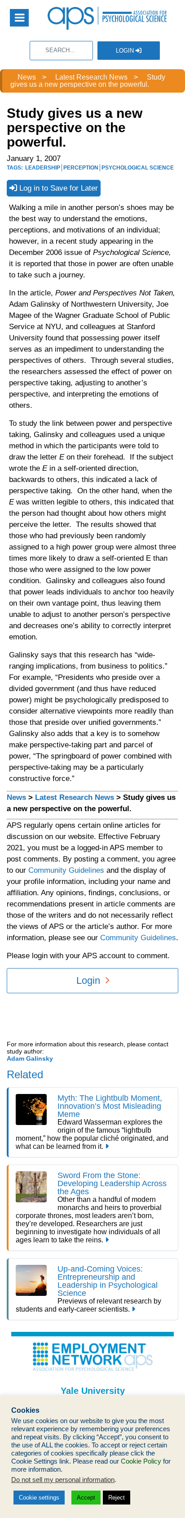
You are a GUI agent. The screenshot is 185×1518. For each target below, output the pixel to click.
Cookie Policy (141, 1461)
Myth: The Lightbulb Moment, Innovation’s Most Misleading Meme (109, 1106)
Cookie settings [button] (39, 1497)
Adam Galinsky (30, 1058)
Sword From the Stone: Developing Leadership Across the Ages (112, 1183)
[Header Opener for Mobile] (19, 18)
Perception (80, 168)
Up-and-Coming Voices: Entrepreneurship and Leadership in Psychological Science (107, 1281)
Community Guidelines (66, 870)
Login (126, 50)
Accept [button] (86, 1497)
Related (25, 1074)
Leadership (42, 168)
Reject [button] (116, 1497)
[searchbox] (61, 50)
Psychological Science (137, 168)
